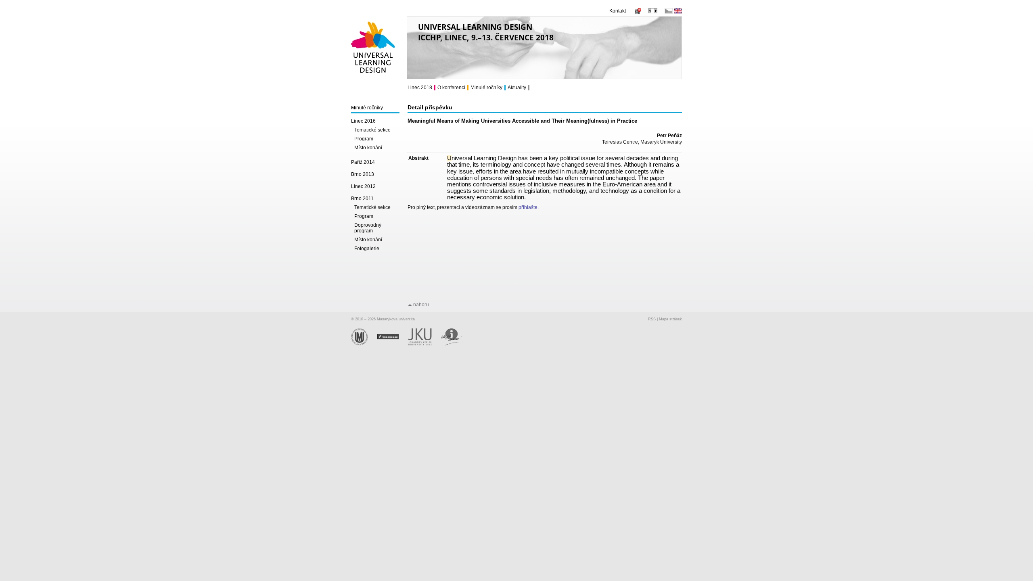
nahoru (421, 304)
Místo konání (368, 147)
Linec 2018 (420, 87)
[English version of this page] (678, 12)
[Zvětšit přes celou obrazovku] (652, 12)
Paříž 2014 (363, 162)
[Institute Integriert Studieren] (456, 344)
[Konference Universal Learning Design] (373, 76)
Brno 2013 (362, 174)
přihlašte (528, 207)
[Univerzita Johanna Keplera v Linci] (424, 344)
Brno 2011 (362, 198)
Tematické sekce (372, 130)
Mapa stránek (670, 319)
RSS (652, 319)
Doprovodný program (367, 228)
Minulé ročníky (367, 108)
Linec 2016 (363, 121)
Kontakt (617, 11)
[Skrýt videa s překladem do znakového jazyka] (637, 12)
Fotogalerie (366, 248)
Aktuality (517, 87)
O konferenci (451, 87)
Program (363, 139)
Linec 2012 (363, 186)
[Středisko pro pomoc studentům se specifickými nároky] (392, 344)
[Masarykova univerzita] (364, 344)
